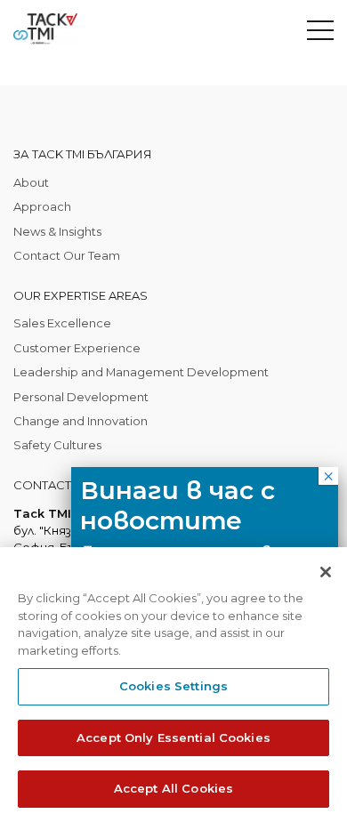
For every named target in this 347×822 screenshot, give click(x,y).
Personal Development (81, 397)
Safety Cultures (57, 445)
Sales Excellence (62, 323)
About (31, 182)
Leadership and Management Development (141, 372)
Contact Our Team (66, 255)
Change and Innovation (80, 421)
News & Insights (57, 231)
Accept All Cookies (173, 788)
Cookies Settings (173, 686)
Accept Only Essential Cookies (173, 737)
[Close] (325, 572)
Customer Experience (77, 348)
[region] (173, 684)
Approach (42, 206)
